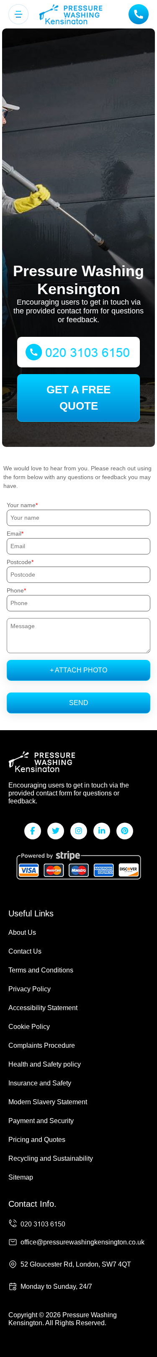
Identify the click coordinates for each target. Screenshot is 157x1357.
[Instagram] (78, 831)
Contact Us (24, 951)
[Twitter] (55, 831)
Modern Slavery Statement (47, 1102)
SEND (78, 702)
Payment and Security (41, 1120)
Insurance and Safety (39, 1083)
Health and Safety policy (44, 1064)
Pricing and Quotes (36, 1139)
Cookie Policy (29, 1026)
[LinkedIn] (101, 831)
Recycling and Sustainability (50, 1158)
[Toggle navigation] (18, 14)
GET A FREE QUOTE (78, 397)
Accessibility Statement (42, 1007)
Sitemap (20, 1177)
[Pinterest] (124, 831)
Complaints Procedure (41, 1045)
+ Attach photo (78, 670)
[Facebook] (32, 831)
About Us (22, 932)
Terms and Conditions (40, 970)
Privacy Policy (29, 989)
